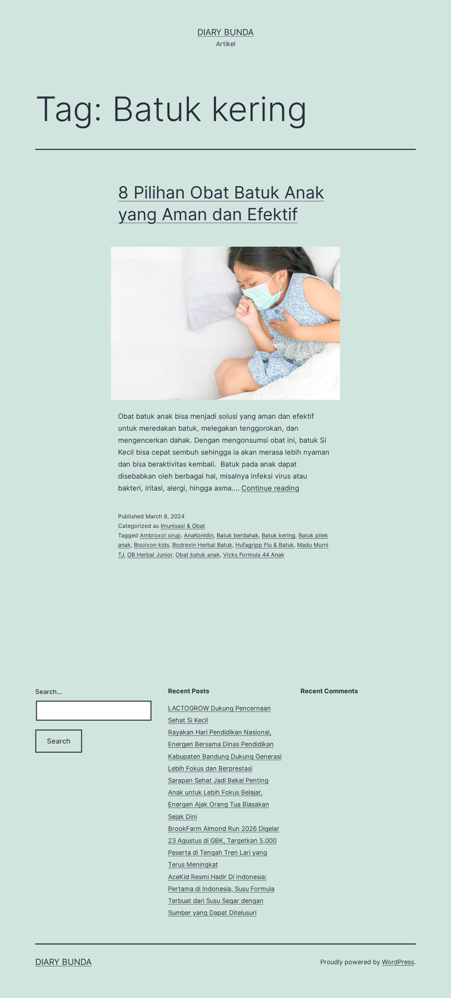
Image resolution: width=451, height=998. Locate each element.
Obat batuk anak (197, 554)
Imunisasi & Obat (183, 525)
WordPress (398, 962)
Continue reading (270, 488)
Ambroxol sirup (160, 535)
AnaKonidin (199, 535)
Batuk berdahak (238, 535)
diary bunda (225, 32)
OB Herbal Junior (149, 554)
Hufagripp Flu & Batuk (264, 544)
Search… (48, 691)
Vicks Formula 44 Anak (253, 554)
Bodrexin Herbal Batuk (202, 544)
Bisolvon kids (151, 544)
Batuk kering (278, 535)
